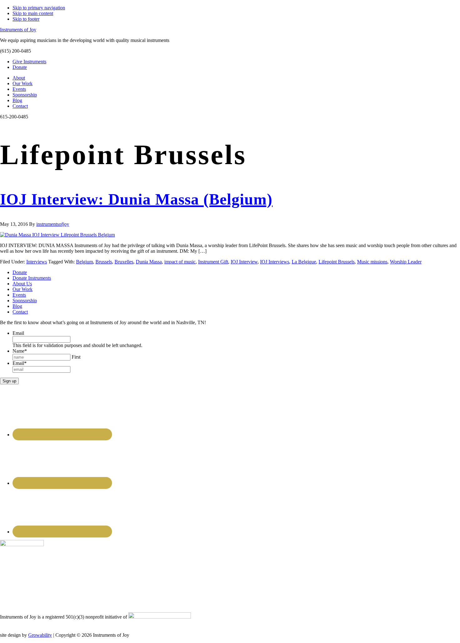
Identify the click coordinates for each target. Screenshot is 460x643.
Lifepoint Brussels (337, 261)
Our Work (23, 289)
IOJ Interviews (274, 261)
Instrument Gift (213, 261)
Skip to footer (26, 19)
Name (20, 351)
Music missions (372, 261)
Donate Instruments (32, 278)
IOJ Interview (244, 261)
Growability (40, 635)
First (76, 357)
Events (19, 295)
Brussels (103, 261)
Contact (20, 311)
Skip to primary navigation (39, 7)
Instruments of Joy (18, 29)
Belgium (84, 261)
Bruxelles (124, 261)
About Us (22, 283)
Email (18, 333)
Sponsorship (25, 300)
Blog (17, 306)
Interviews (36, 261)
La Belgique (304, 261)
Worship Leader (406, 261)
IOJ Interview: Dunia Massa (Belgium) (136, 199)
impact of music (180, 261)
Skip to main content (33, 13)
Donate (20, 272)
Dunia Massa (149, 261)
